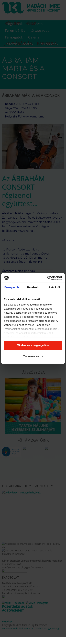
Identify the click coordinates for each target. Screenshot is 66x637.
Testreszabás (31, 356)
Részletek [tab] (33, 287)
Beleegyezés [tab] (11, 287)
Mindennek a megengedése (33, 345)
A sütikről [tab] (54, 287)
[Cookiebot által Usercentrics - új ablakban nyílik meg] (47, 278)
